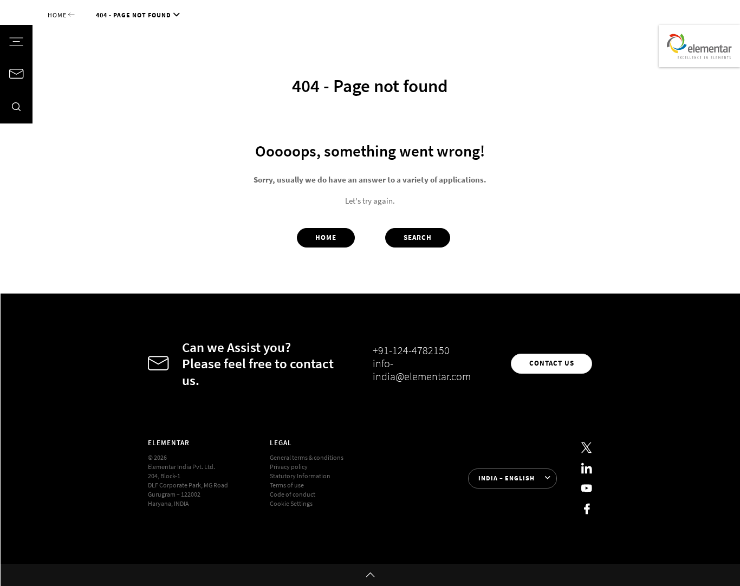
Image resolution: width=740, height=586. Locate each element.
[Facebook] (587, 509)
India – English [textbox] (506, 478)
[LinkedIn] (587, 468)
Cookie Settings (291, 503)
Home (58, 15)
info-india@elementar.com (422, 370)
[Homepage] (699, 46)
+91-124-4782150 (411, 350)
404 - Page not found (133, 15)
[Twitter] (587, 448)
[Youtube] (587, 489)
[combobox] (512, 478)
